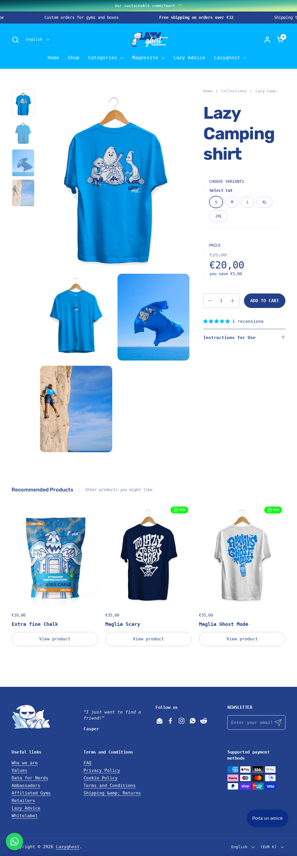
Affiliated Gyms (31, 793)
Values (19, 770)
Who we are (25, 762)
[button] (15, 39)
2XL (218, 216)
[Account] (267, 39)
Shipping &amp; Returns (112, 793)
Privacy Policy (102, 770)
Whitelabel (25, 815)
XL (264, 202)
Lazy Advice (26, 808)
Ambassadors (26, 785)
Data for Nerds (30, 778)
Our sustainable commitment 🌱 (148, 6)
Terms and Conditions (110, 785)
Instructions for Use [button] (229, 337)
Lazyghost (67, 846)
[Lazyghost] (148, 39)
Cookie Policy (100, 778)
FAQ (87, 762)
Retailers (23, 800)
